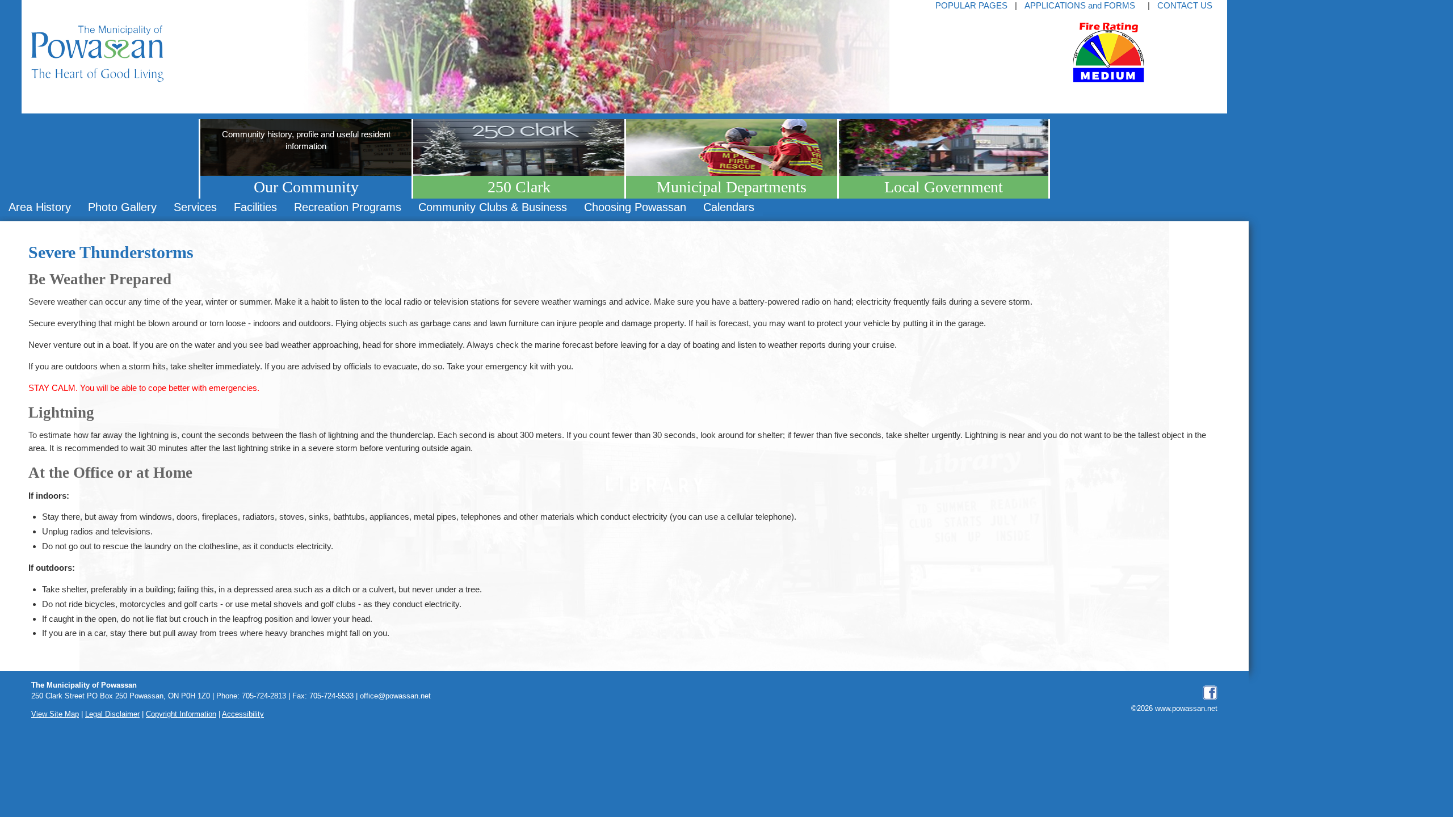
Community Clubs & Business (492, 207)
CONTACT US (1184, 5)
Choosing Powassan (635, 207)
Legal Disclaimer (112, 714)
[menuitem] (39, 207)
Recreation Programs (347, 207)
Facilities (255, 207)
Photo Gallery (122, 207)
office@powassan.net (395, 696)
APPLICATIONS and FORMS (1079, 5)
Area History (40, 207)
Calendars (728, 207)
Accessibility (243, 714)
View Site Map (55, 714)
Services (195, 207)
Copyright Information (181, 714)
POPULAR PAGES (971, 5)
